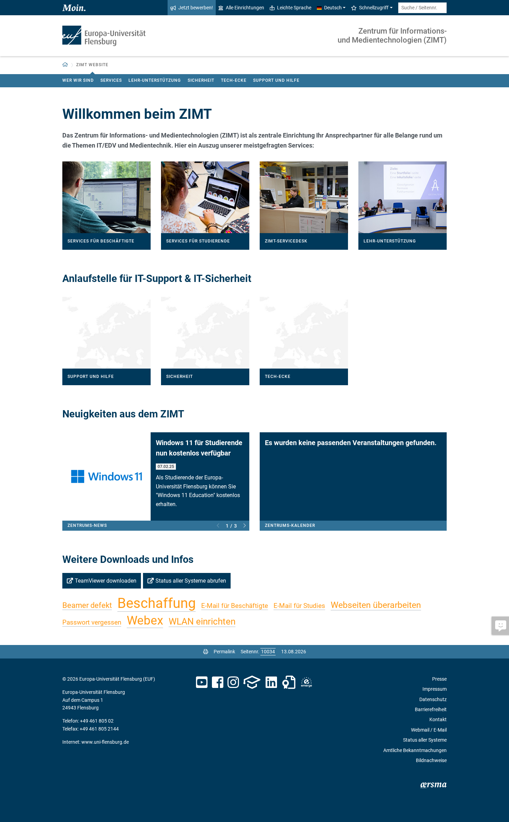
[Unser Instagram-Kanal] (233, 682)
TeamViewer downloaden (105, 580)
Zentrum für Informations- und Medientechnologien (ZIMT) (392, 35)
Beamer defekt (87, 605)
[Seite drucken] (205, 651)
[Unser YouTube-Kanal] (201, 682)
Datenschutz (433, 699)
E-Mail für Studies (299, 606)
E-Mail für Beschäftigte (234, 606)
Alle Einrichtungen (245, 7)
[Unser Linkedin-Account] (271, 682)
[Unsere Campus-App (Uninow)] (251, 682)
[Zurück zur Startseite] (103, 36)
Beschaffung (156, 603)
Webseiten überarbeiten (376, 605)
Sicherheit (201, 80)
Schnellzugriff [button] (374, 7)
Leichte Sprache (294, 7)
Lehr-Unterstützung (154, 80)
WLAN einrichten (202, 621)
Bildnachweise (431, 760)
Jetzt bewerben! (195, 7)
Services (111, 80)
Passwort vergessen (91, 622)
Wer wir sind (78, 80)
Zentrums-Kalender (290, 525)
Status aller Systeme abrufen (190, 580)
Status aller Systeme (425, 740)
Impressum (434, 689)
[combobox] (422, 7)
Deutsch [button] (333, 7)
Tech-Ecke (234, 80)
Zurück (218, 525)
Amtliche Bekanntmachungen (415, 750)
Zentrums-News (87, 525)
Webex (145, 620)
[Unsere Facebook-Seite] (217, 682)
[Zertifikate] (288, 682)
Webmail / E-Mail (429, 730)
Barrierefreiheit (431, 709)
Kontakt (438, 719)
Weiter (244, 525)
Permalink (224, 651)
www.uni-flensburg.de (105, 742)
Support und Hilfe (276, 80)
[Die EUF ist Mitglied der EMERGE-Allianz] (306, 682)
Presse (439, 679)
